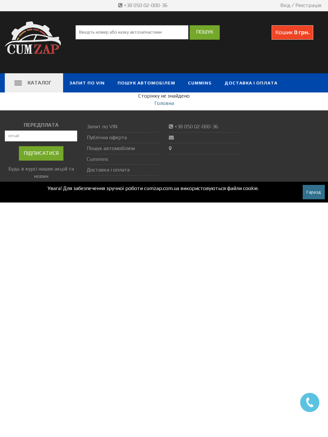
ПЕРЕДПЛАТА (41, 125)
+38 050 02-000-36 (146, 5)
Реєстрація (308, 5)
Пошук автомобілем (146, 82)
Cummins (200, 82)
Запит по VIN (87, 82)
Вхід (285, 5)
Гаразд (314, 192)
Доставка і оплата (251, 82)
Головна (164, 103)
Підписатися (41, 153)
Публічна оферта (107, 137)
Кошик (292, 32)
